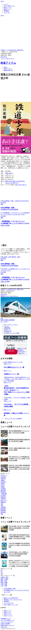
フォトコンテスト (9, 603)
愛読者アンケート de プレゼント (13, 599)
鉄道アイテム (8, 62)
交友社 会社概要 (5, 623)
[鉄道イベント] (15, 20)
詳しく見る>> (4, 321)
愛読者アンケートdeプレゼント (9, 296)
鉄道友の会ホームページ (8, 625)
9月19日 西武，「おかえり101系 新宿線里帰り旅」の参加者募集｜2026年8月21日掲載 (19, 528)
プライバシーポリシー (7, 622)
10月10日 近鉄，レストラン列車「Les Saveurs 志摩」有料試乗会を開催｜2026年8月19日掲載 (18, 553)
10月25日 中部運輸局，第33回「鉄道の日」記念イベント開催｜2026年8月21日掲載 (19, 545)
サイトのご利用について (8, 620)
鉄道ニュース (7, 7)
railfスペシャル (8, 615)
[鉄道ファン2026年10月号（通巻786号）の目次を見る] (12, 50)
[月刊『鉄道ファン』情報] (15, 17)
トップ (6, 4)
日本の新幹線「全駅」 (10, 588)
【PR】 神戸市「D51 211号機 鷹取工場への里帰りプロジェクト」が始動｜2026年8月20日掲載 (19, 458)
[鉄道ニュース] (15, 19)
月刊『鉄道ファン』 (9, 5)
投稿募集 (6, 11)
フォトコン (7, 12)
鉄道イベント (7, 9)
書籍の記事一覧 (8, 70)
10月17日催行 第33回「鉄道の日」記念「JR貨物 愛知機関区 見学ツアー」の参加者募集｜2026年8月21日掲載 (19, 536)
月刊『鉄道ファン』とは (11, 604)
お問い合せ (4, 627)
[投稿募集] (15, 22)
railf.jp (2, 1)
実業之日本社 (9, 173)
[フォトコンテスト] (15, 24)
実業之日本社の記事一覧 (20, 184)
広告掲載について (6, 618)
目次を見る (4, 294)
